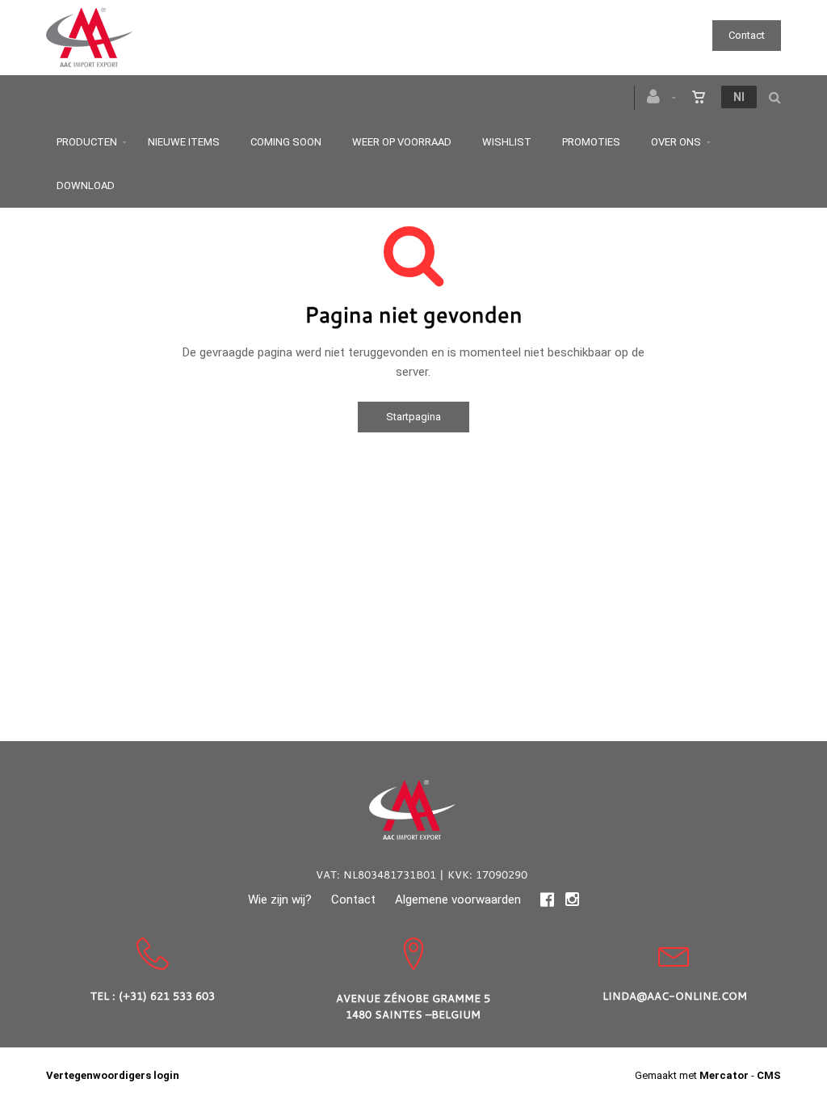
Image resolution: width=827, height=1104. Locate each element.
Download (86, 185)
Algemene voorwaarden (458, 899)
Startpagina (413, 417)
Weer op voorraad (401, 142)
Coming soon (285, 142)
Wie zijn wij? (280, 899)
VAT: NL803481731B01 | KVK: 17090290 (422, 874)
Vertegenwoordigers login (112, 1075)
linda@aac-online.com (674, 995)
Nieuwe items (184, 142)
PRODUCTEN (87, 142)
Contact (746, 35)
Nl (739, 97)
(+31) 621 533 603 (167, 995)
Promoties (591, 142)
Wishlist (506, 142)
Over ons (676, 142)
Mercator (724, 1075)
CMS (769, 1075)
